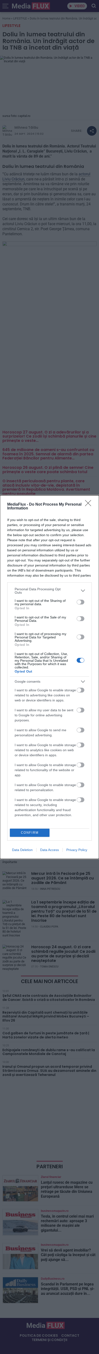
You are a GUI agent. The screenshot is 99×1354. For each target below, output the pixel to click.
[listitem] (49, 590)
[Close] (89, 504)
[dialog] (49, 677)
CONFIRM (30, 832)
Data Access (49, 850)
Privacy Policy (76, 850)
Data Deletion (22, 850)
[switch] (80, 602)
